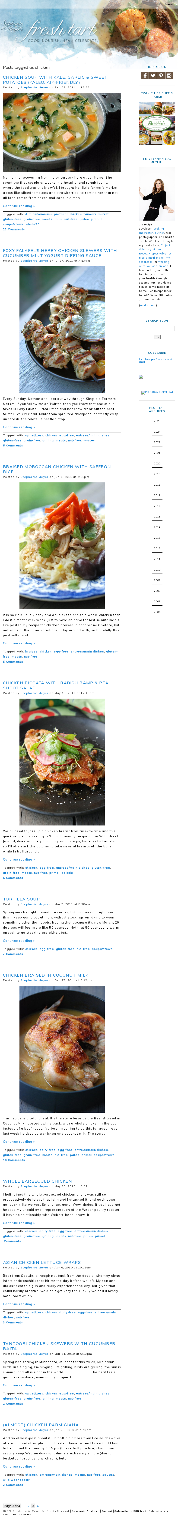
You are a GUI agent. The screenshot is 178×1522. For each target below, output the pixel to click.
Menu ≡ (170, 4)
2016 (157, 506)
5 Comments (13, 445)
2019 (157, 474)
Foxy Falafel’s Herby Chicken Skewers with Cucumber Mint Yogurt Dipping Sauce (60, 253)
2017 (157, 495)
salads (67, 872)
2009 (157, 580)
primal (96, 219)
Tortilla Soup (21, 899)
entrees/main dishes (93, 435)
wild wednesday (16, 1479)
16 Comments (14, 1160)
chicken (76, 214)
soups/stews (13, 224)
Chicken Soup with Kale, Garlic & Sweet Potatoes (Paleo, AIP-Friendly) (55, 80)
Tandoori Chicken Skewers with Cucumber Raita (59, 1346)
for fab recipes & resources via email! (156, 360)
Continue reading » (19, 206)
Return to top (22, 1514)
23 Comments (14, 229)
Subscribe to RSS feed (130, 1511)
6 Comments (13, 877)
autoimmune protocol (50, 214)
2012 (157, 548)
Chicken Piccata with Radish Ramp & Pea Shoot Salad (55, 685)
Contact (107, 1511)
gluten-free (12, 219)
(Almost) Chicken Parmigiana (41, 1424)
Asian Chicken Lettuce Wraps (42, 1262)
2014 (157, 527)
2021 (157, 453)
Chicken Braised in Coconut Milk (45, 975)
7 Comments (13, 954)
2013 (157, 537)
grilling (48, 440)
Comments (12, 1241)
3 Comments (13, 1322)
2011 (157, 559)
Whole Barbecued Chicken (37, 1181)
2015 (157, 516)
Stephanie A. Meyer (85, 1511)
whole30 (32, 224)
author (159, 232)
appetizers (34, 435)
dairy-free (47, 1149)
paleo (84, 219)
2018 (157, 484)
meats (47, 219)
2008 (157, 590)
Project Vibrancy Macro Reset (154, 249)
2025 (157, 421)
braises (31, 651)
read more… (148, 305)
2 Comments (13, 1403)
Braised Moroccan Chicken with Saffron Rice (57, 469)
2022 (157, 442)
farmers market (96, 214)
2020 (157, 463)
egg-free (66, 435)
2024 (157, 431)
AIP (28, 214)
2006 (157, 612)
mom (59, 219)
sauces (89, 440)
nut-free (71, 219)
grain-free (32, 219)
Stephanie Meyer (34, 87)
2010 (157, 569)
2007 (157, 601)
